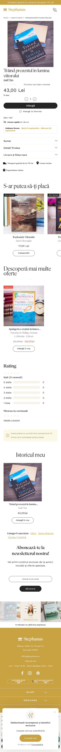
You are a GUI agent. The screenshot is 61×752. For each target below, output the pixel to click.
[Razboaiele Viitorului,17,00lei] (24, 214)
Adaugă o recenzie (12, 420)
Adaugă (30, 105)
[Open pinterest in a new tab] (38, 673)
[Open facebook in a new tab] (22, 673)
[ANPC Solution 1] (18, 681)
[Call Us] (54, 10)
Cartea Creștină (17, 537)
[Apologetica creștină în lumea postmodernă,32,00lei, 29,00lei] (24, 306)
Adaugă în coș (23, 348)
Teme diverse (45, 533)
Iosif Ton (8, 80)
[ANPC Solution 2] (42, 681)
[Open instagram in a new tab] (30, 673)
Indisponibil (23, 253)
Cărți (33, 533)
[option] (24, 320)
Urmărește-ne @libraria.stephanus (30, 625)
